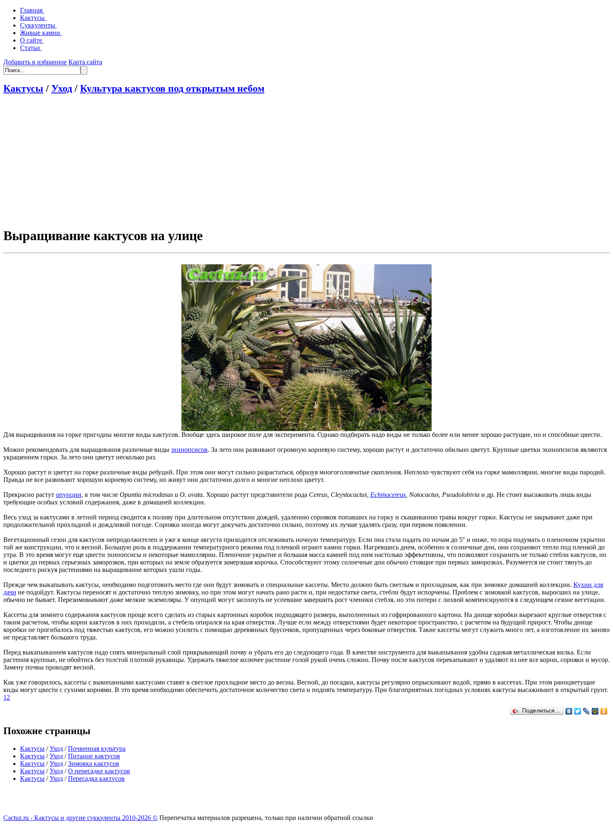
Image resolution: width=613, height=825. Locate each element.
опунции (68, 494)
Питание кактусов (94, 756)
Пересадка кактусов (96, 778)
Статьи (31, 47)
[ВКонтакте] (569, 711)
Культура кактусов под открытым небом (172, 88)
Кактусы (33, 17)
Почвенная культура (97, 748)
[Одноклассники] (604, 711)
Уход (61, 88)
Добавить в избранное (35, 61)
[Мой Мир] (595, 711)
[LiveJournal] (586, 711)
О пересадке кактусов (99, 771)
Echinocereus (388, 494)
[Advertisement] (306, 161)
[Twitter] (577, 711)
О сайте (32, 40)
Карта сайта (85, 61)
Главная (32, 10)
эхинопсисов (189, 449)
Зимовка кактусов (93, 763)
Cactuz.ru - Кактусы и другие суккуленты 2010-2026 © (80, 817)
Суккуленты (38, 25)
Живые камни (41, 32)
